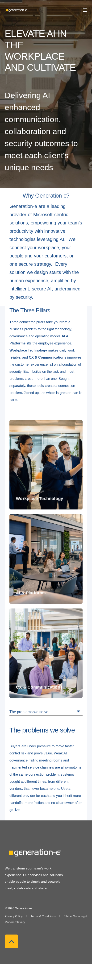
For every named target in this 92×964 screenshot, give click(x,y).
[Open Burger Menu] (85, 10)
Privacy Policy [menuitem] (14, 916)
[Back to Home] (16, 10)
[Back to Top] (11, 941)
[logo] (34, 852)
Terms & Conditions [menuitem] (43, 916)
